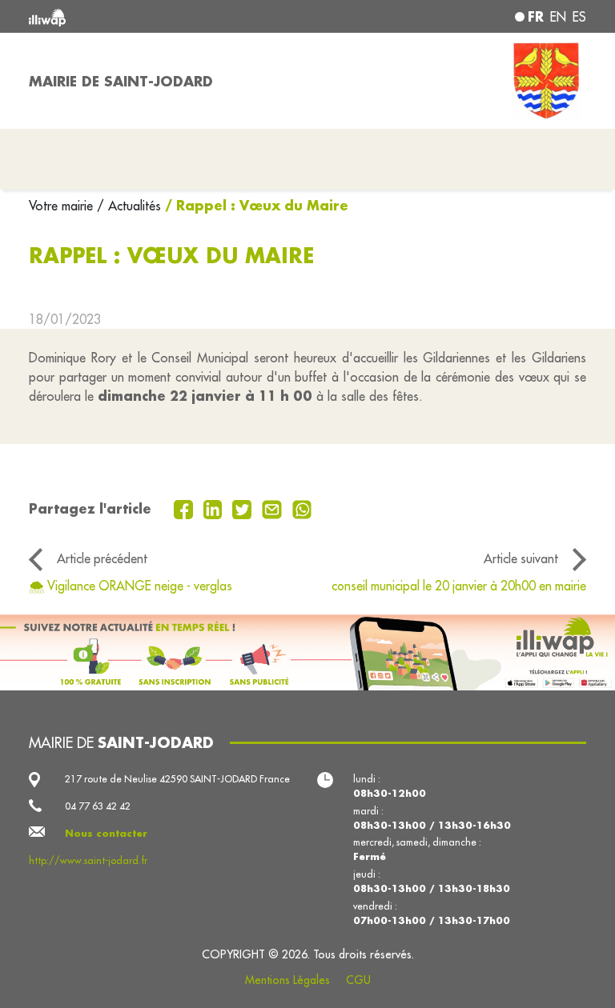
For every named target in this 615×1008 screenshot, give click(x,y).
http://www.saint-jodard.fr (88, 860)
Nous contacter (106, 833)
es (579, 17)
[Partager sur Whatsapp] (302, 508)
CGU (358, 980)
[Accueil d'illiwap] (139, 16)
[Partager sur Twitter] (244, 508)
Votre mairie (63, 206)
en (558, 17)
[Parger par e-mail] (274, 508)
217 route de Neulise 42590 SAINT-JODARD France (177, 779)
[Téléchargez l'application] (307, 652)
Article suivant (521, 558)
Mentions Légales (287, 980)
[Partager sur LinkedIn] (215, 508)
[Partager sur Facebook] (185, 508)
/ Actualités (129, 206)
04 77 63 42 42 (98, 806)
